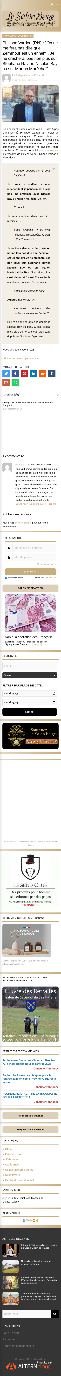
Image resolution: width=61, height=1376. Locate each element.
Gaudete (19, 464)
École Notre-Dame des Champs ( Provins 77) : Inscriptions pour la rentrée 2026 (28, 1062)
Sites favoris (12, 1175)
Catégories (12, 1164)
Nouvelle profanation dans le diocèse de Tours (36, 1262)
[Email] (6, 382)
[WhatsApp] (15, 382)
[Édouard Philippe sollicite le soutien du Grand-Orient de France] (10, 1255)
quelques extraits (49, 150)
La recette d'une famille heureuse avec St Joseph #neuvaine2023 (29, 841)
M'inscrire (52, 577)
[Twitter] (6, 373)
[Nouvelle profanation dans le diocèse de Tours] (10, 1271)
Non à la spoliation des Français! (28, 637)
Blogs (9, 1149)
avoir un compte (23, 522)
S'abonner (9, 1339)
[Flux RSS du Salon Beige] (34, 1221)
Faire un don (13, 1154)
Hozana (31, 845)
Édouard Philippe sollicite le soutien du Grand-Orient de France (39, 1246)
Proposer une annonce (30, 1115)
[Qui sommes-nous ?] (24, 1221)
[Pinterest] (24, 373)
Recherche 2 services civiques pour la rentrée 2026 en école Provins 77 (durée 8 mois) (29, 1079)
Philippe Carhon (23, 75)
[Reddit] (42, 373)
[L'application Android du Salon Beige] (37, 1221)
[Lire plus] (37, 644)
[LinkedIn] (33, 373)
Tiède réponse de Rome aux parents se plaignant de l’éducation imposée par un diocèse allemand (39, 1296)
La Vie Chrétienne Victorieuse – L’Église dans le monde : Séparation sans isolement (39, 1280)
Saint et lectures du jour (19, 1169)
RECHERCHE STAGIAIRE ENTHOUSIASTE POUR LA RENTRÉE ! (29, 1095)
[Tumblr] (51, 373)
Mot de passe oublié (46, 564)
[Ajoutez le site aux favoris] (30, 1221)
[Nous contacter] (27, 1221)
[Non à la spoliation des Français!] (30, 631)
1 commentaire (19, 80)
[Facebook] (15, 373)
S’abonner (11, 1159)
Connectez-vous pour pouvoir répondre (35, 503)
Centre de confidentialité (20, 1180)
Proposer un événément (30, 1129)
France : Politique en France (18, 36)
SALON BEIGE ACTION (30, 588)
